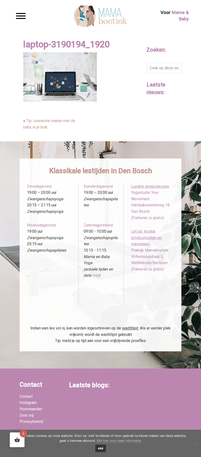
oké (100, 448)
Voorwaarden (31, 409)
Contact (26, 396)
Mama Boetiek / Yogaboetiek (100, 16)
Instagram (28, 402)
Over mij (27, 415)
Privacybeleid (31, 421)
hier (95, 275)
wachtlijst (130, 328)
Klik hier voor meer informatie (119, 441)
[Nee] (194, 443)
